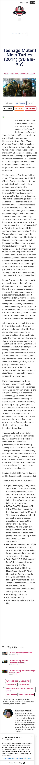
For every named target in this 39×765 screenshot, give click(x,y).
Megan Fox (25, 681)
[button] (19, 19)
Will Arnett (12, 694)
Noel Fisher (11, 685)
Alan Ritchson (12, 681)
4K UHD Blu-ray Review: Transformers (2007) (18, 662)
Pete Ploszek (23, 685)
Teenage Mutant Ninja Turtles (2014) (19, 690)
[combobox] (25, 2)
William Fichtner (26, 694)
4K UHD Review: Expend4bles (20, 653)
